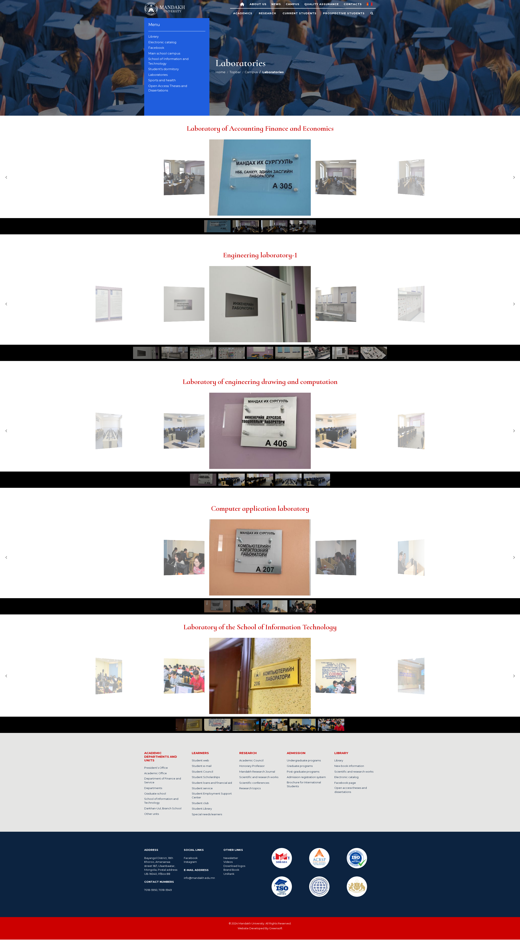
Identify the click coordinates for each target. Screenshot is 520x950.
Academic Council (251, 760)
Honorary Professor (252, 765)
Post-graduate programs (303, 771)
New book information (349, 765)
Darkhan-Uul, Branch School (162, 808)
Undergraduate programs (304, 760)
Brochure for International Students (304, 784)
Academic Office (155, 773)
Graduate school (155, 793)
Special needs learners (207, 814)
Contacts (353, 4)
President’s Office (156, 767)
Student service (202, 788)
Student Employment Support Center (212, 795)
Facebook (191, 858)
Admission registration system (306, 777)
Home (220, 72)
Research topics (250, 788)
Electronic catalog (346, 777)
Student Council (202, 771)
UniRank (228, 873)
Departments (153, 788)
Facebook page (345, 782)
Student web (200, 760)
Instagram (190, 861)
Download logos (234, 865)
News (276, 4)
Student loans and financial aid (212, 782)
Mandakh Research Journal (257, 771)
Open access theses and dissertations (350, 789)
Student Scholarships (206, 777)
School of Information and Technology (161, 800)
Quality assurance (321, 4)
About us (258, 4)
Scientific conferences (254, 782)
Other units (151, 813)
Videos (228, 861)
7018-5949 (165, 889)
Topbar (235, 72)
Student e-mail (201, 765)
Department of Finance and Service (162, 780)
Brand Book (231, 869)
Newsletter (231, 858)
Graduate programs (300, 765)
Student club (200, 803)
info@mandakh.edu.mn (199, 877)
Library (338, 760)
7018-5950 (150, 889)
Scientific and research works (258, 777)
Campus (292, 4)
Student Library (202, 808)
